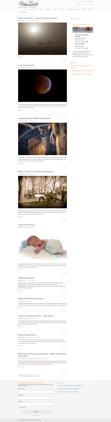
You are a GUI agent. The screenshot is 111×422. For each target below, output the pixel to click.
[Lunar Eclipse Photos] (42, 101)
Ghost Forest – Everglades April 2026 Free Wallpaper (80, 66)
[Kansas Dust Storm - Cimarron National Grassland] (42, 54)
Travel (36, 20)
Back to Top (64, 60)
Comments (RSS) (37, 420)
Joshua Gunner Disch (26, 225)
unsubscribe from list (36, 415)
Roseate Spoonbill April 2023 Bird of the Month (82, 70)
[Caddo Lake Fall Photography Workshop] (83, 32)
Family (28, 227)
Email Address (21, 388)
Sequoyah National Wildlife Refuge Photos (34, 118)
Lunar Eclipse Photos (26, 65)
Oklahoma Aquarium (26, 278)
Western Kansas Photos (27, 335)
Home (19, 12)
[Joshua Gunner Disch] (42, 261)
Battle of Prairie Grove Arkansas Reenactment (35, 172)
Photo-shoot (29, 20)
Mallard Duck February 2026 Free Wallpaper (81, 74)
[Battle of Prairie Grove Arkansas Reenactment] (42, 208)
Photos (33, 20)
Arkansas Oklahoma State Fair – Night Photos (35, 316)
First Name (20, 395)
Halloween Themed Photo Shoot (30, 299)
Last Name (20, 401)
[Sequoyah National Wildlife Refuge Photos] (42, 154)
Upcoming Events (74, 18)
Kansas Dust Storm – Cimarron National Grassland (37, 18)
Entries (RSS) (30, 420)
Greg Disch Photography (28, 3)
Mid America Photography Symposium (33, 358)
